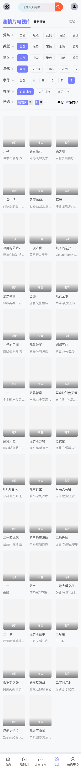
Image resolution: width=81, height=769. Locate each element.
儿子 (6, 151)
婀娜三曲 (62, 345)
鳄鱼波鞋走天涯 (66, 393)
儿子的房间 (11, 345)
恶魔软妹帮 (37, 682)
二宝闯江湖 (63, 682)
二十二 (7, 586)
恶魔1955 (36, 200)
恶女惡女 (35, 151)
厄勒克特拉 (11, 731)
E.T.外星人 (10, 489)
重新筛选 (39, 21)
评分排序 (63, 91)
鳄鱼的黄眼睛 (38, 538)
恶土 (32, 586)
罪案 (62, 46)
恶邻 (32, 296)
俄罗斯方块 (37, 441)
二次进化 (35, 248)
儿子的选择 (63, 248)
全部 (22, 35)
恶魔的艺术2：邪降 (16, 248)
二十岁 (7, 634)
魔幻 (36, 46)
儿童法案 (35, 345)
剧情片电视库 (17, 21)
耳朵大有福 (63, 489)
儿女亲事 (62, 296)
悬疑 (36, 35)
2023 (36, 69)
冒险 (62, 35)
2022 (50, 69)
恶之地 (60, 151)
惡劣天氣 (9, 441)
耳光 (59, 200)
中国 (36, 57)
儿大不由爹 (37, 731)
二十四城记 (11, 538)
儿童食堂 (35, 489)
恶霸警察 (35, 393)
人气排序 (44, 91)
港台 (49, 57)
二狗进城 (62, 538)
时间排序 (25, 91)
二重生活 (9, 200)
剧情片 (22, 102)
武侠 (49, 35)
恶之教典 (9, 296)
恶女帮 (60, 441)
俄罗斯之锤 (11, 682)
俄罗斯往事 (37, 634)
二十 (6, 393)
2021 (65, 69)
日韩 (62, 57)
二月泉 (60, 634)
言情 (49, 46)
